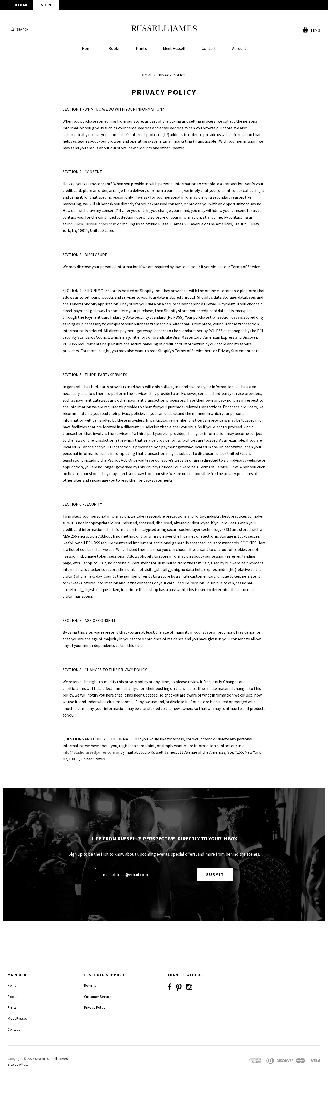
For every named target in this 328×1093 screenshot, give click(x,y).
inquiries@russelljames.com (91, 223)
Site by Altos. (18, 1064)
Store (46, 5)
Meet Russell (174, 48)
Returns (90, 985)
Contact (209, 48)
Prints (141, 48)
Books (114, 48)
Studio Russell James (51, 1058)
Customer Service (98, 996)
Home (87, 48)
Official (20, 5)
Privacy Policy (94, 1007)
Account (239, 48)
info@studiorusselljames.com (89, 752)
